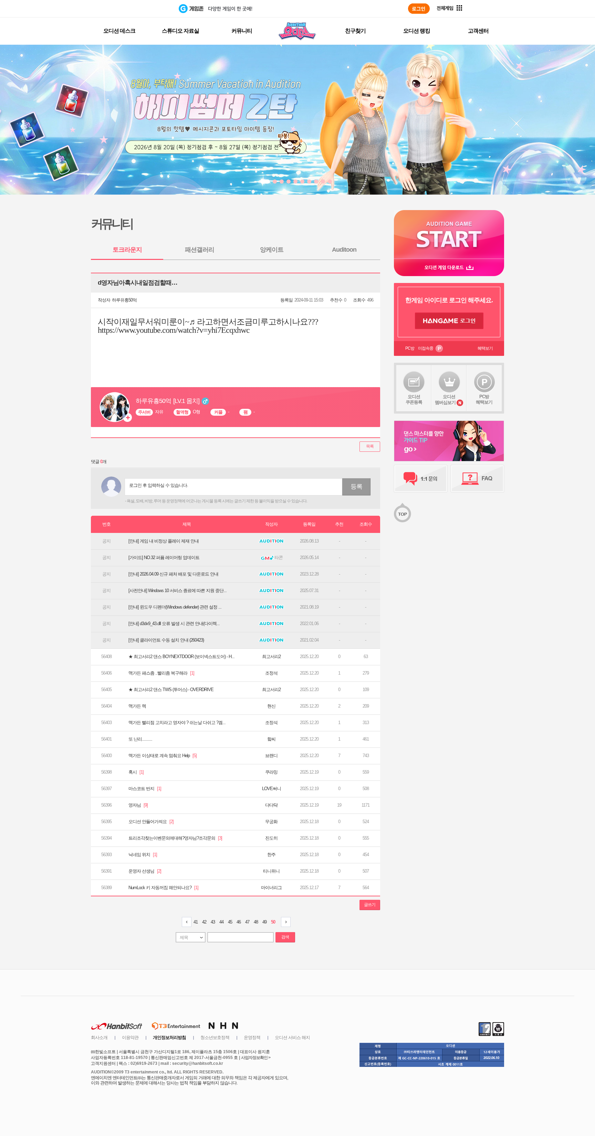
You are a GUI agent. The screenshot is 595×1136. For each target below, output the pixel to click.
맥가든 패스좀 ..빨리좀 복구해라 (161, 673)
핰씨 (271, 739)
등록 (356, 486)
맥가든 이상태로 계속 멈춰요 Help (162, 755)
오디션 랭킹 (416, 31)
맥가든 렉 (137, 706)
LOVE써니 (271, 788)
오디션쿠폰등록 (414, 399)
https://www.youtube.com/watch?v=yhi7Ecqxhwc (174, 330)
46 (239, 922)
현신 (271, 706)
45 (230, 922)
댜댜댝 (271, 805)
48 (256, 922)
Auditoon (344, 249)
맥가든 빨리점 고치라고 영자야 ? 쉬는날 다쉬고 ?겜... (177, 722)
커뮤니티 (241, 31)
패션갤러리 (199, 249)
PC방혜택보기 (484, 399)
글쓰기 (369, 904)
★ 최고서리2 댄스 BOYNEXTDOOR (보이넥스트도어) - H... (181, 656)
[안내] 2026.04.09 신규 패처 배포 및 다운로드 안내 (173, 574)
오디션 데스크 (119, 31)
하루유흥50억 (124, 300)
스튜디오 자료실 (180, 31)
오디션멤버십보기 (445, 399)
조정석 (271, 673)
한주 (271, 854)
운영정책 (252, 1037)
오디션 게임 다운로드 (449, 267)
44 (221, 922)
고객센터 (478, 31)
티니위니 (271, 871)
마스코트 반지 (144, 788)
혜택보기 (485, 348)
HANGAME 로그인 (449, 321)
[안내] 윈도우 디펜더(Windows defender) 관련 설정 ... (174, 607)
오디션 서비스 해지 (292, 1037)
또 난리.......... (140, 739)
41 (196, 922)
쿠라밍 (271, 772)
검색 (285, 937)
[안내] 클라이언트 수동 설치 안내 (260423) (166, 640)
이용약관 (130, 1037)
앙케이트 (271, 249)
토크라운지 (127, 249)
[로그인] (419, 8)
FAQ (477, 478)
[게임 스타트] (449, 234)
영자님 (138, 805)
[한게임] (150, 8)
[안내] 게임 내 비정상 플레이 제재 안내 (163, 541)
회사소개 (99, 1037)
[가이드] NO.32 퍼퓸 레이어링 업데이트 (163, 557)
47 (247, 922)
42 (204, 922)
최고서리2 (271, 656)
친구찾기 (355, 31)
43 (213, 922)
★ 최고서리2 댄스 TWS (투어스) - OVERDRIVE (170, 689)
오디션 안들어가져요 (151, 821)
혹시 (136, 772)
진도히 (271, 838)
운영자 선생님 (144, 871)
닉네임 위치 (142, 854)
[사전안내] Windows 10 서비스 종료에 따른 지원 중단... (177, 590)
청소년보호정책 (214, 1037)
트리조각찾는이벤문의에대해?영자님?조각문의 (175, 838)
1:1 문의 (420, 478)
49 (264, 922)
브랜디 (271, 755)
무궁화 (271, 821)
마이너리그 (271, 887)
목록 (370, 446)
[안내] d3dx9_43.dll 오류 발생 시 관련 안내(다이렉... (174, 623)
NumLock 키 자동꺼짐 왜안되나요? (163, 887)
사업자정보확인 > (255, 1057)
